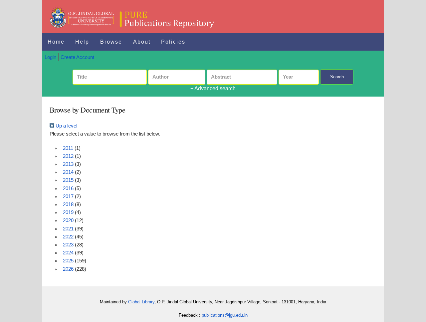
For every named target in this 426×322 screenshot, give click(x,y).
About (141, 42)
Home (56, 42)
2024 (68, 252)
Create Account (77, 57)
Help (82, 42)
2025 (68, 260)
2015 (68, 180)
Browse (111, 42)
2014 (68, 172)
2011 (68, 148)
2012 (68, 156)
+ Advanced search (213, 88)
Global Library (141, 301)
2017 (68, 196)
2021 (68, 228)
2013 (68, 164)
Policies (173, 42)
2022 (68, 236)
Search (337, 76)
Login (50, 57)
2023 (68, 244)
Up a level (65, 126)
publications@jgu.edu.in (225, 315)
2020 (68, 220)
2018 (68, 204)
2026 (68, 269)
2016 (68, 188)
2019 (68, 212)
